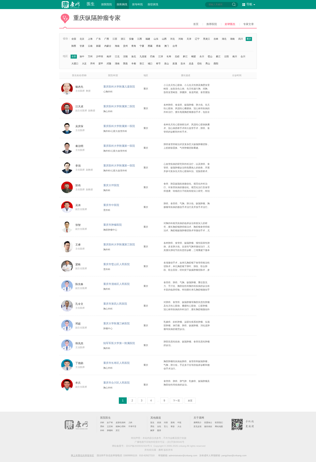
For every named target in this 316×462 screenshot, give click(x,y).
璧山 (210, 56)
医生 (91, 4)
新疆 (98, 46)
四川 (240, 38)
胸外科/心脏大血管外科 (115, 131)
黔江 (185, 56)
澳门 (166, 46)
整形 (173, 426)
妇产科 (110, 422)
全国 (73, 38)
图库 (159, 430)
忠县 (191, 63)
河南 (180, 38)
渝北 (133, 56)
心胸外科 (108, 91)
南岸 (109, 56)
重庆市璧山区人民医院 (116, 264)
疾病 (159, 422)
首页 (195, 24)
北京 (82, 38)
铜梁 (193, 56)
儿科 (130, 422)
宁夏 (142, 46)
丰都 (133, 63)
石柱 (199, 63)
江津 (160, 56)
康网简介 (197, 422)
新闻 (173, 422)
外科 (102, 430)
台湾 (174, 46)
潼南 (117, 63)
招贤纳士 (208, 422)
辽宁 (197, 38)
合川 (243, 56)
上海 (90, 38)
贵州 (125, 46)
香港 (158, 46)
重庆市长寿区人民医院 (116, 363)
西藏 (150, 46)
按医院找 (106, 4)
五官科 (110, 426)
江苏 (115, 38)
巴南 (152, 56)
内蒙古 (107, 46)
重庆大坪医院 (111, 185)
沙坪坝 (99, 56)
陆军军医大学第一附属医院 (119, 343)
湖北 (224, 38)
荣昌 (125, 63)
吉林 (216, 38)
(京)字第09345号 (175, 442)
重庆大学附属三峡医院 (116, 323)
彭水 (183, 63)
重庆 (249, 38)
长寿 (169, 56)
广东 (98, 38)
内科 (102, 422)
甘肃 (82, 46)
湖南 (232, 38)
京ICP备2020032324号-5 (139, 446)
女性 (159, 426)
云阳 (226, 56)
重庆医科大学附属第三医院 (119, 244)
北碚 (177, 56)
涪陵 (125, 56)
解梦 (152, 430)
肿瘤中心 (108, 328)
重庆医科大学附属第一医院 (119, 126)
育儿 (166, 426)
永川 (201, 56)
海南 (117, 46)
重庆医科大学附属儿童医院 (119, 86)
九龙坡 (143, 56)
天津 (189, 38)
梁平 (100, 63)
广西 (106, 38)
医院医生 (105, 417)
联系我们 (219, 422)
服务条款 (208, 426)
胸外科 (106, 190)
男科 (102, 426)
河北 (172, 38)
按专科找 (137, 4)
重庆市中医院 (111, 205)
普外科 (106, 210)
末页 (190, 400)
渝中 (82, 56)
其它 (118, 430)
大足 (84, 63)
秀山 (207, 63)
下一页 (176, 400)
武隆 (109, 63)
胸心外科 (108, 111)
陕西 (73, 46)
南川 (234, 56)
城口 (150, 63)
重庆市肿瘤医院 (112, 224)
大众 (179, 426)
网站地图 (219, 426)
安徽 (131, 38)
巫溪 (174, 63)
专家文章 (248, 24)
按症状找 (153, 4)
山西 (164, 38)
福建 (147, 38)
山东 (156, 38)
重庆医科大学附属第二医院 (119, 106)
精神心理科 (121, 426)
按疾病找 (122, 4)
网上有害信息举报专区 (82, 455)
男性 (152, 426)
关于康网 (199, 417)
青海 (133, 46)
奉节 (158, 63)
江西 (139, 38)
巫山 (166, 63)
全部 (73, 56)
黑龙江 (206, 38)
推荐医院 (211, 24)
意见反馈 (197, 426)
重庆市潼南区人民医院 (116, 284)
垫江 (142, 63)
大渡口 (74, 63)
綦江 (218, 56)
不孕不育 (132, 426)
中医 (179, 422)
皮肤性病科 (121, 422)
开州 (92, 63)
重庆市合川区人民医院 (116, 382)
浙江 (123, 38)
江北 (117, 56)
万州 (90, 56)
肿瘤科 (110, 430)
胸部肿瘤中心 (110, 229)
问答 (166, 422)
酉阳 (216, 63)
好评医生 (230, 24)
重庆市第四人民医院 (115, 303)
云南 (90, 46)
